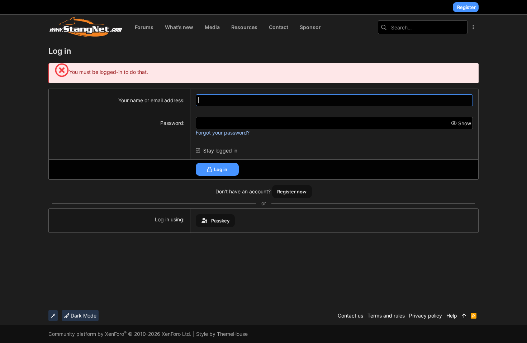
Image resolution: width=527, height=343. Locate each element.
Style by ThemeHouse (222, 334)
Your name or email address (150, 100)
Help (451, 316)
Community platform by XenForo (119, 334)
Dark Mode (82, 316)
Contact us (350, 316)
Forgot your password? (223, 133)
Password (171, 123)
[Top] (464, 315)
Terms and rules (386, 316)
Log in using (169, 219)
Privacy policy (425, 316)
